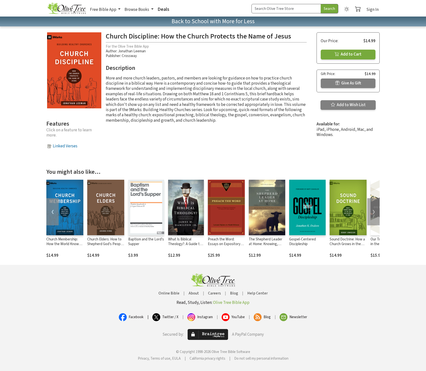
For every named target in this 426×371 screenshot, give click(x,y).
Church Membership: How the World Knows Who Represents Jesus (64, 244)
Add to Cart (350, 54)
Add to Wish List (351, 105)
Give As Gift (350, 83)
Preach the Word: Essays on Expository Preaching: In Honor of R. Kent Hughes (225, 246)
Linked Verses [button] (65, 146)
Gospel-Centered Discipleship (302, 242)
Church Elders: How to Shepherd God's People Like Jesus (105, 244)
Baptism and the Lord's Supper (146, 242)
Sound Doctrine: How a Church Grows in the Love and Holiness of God (347, 246)
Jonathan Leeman (132, 51)
